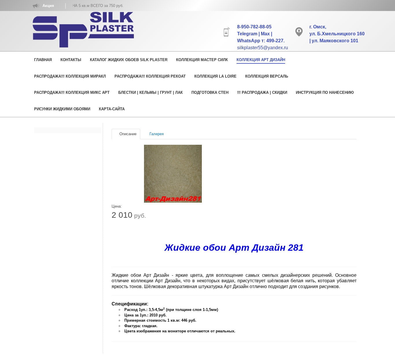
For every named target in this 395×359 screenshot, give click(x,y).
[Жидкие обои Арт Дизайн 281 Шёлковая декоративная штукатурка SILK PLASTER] (173, 174)
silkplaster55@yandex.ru (262, 47)
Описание (127, 134)
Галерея (156, 134)
